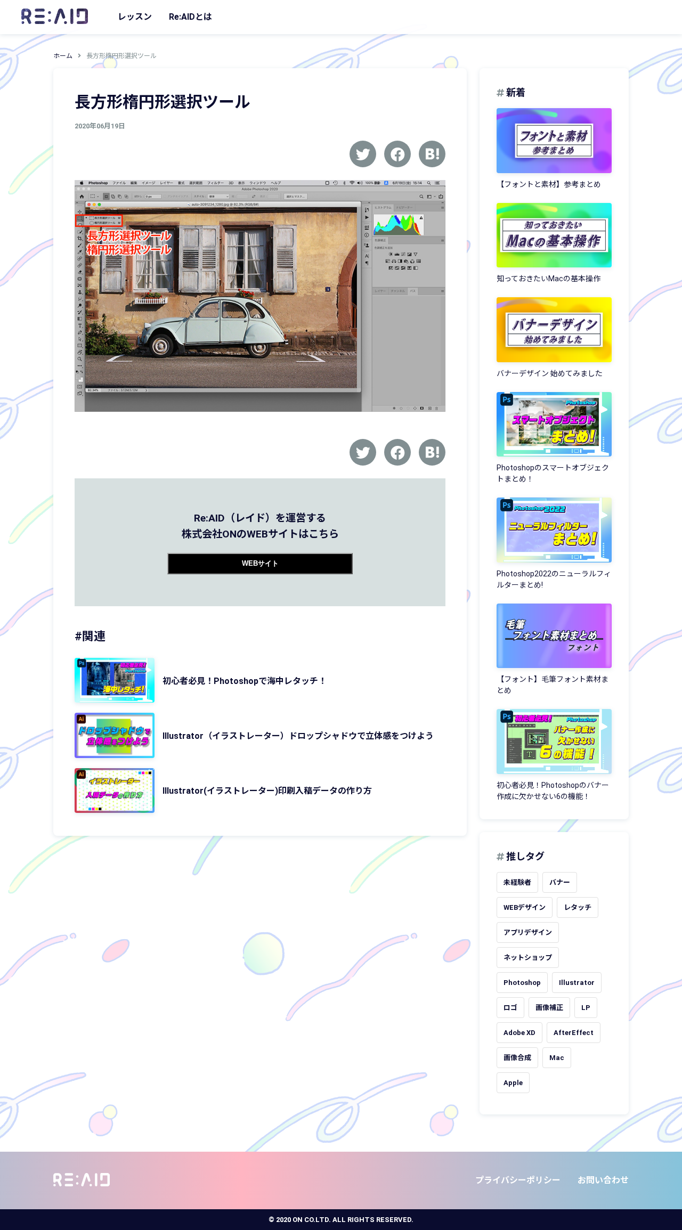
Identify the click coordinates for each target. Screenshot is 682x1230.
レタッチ (577, 907)
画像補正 (549, 1008)
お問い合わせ (603, 1180)
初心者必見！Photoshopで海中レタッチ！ (245, 681)
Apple (513, 1083)
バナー (559, 882)
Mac (556, 1058)
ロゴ (510, 1008)
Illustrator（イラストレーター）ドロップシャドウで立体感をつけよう (298, 736)
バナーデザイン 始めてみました (550, 373)
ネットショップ (528, 958)
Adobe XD (519, 1033)
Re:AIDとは (190, 17)
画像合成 (517, 1058)
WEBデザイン (525, 907)
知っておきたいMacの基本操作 (548, 278)
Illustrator (577, 983)
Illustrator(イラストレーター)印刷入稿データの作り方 (267, 791)
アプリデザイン (528, 932)
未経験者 (517, 882)
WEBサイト (260, 563)
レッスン (135, 17)
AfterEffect (574, 1033)
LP (585, 1008)
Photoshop (522, 983)
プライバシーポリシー (518, 1180)
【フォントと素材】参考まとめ (549, 184)
